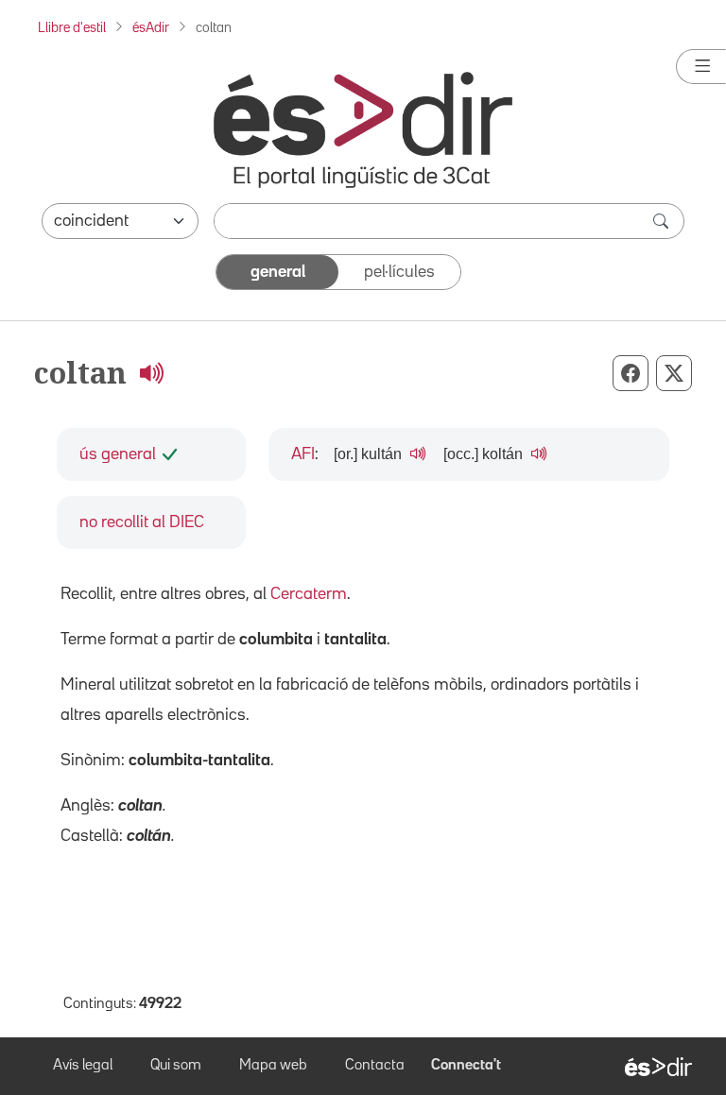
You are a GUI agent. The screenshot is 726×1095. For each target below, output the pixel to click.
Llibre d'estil (72, 28)
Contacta (375, 1065)
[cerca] (662, 221)
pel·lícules (399, 272)
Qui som (175, 1065)
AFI (303, 454)
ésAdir (150, 28)
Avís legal (82, 1065)
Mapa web (273, 1065)
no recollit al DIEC (141, 522)
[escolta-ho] (150, 372)
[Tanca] (701, 66)
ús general (117, 454)
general (278, 272)
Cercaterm (308, 594)
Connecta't (466, 1065)
